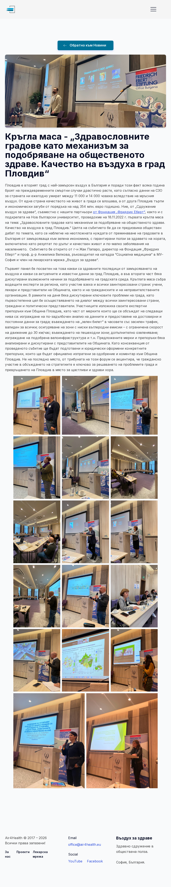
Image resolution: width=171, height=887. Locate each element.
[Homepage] (10, 9)
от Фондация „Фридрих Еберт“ (119, 212)
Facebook (95, 861)
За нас (8, 854)
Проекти (23, 852)
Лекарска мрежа (40, 854)
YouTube (75, 861)
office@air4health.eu (84, 844)
